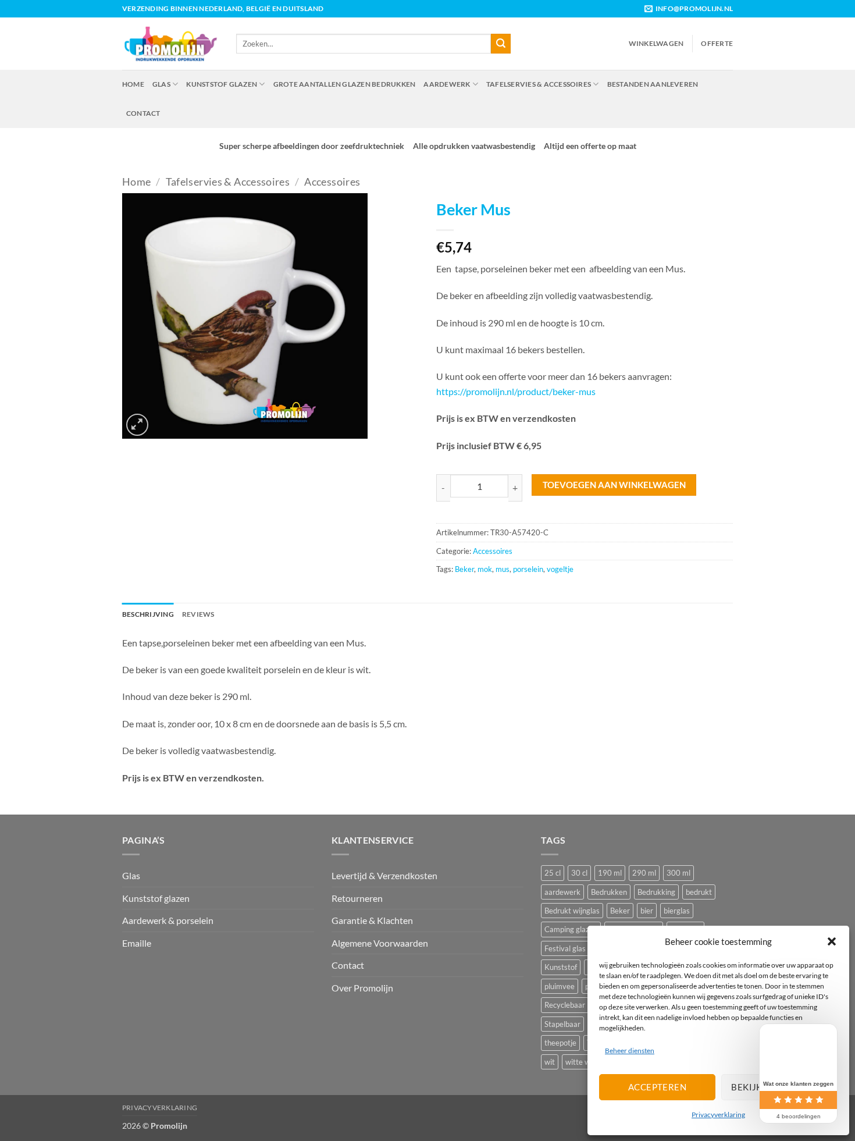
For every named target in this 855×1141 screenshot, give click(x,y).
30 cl (579, 872)
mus (503, 569)
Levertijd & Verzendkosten (384, 875)
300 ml (678, 872)
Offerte (717, 43)
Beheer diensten (629, 1050)
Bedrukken (609, 892)
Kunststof (560, 967)
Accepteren (657, 1087)
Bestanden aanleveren (653, 84)
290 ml (644, 872)
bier (646, 910)
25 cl (552, 872)
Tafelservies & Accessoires (538, 84)
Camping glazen (570, 929)
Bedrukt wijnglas (572, 910)
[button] (832, 941)
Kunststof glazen (221, 84)
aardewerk (562, 892)
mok (485, 569)
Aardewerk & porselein (167, 920)
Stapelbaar (562, 1024)
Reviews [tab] (198, 614)
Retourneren (357, 898)
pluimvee (559, 986)
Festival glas (565, 948)
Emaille (136, 942)
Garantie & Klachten (372, 920)
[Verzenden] (501, 44)
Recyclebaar (564, 1005)
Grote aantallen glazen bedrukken (344, 84)
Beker (464, 569)
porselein (528, 569)
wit (549, 1062)
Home (133, 84)
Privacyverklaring (718, 1114)
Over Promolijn (362, 987)
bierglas (677, 910)
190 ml (610, 872)
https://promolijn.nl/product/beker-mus (516, 391)
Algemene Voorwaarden (380, 942)
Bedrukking (656, 892)
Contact (143, 113)
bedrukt (699, 892)
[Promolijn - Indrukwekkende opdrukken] (170, 43)
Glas (161, 84)
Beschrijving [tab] (148, 614)
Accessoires (332, 181)
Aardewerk (446, 84)
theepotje (560, 1042)
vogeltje (560, 569)
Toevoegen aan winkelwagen (614, 484)
